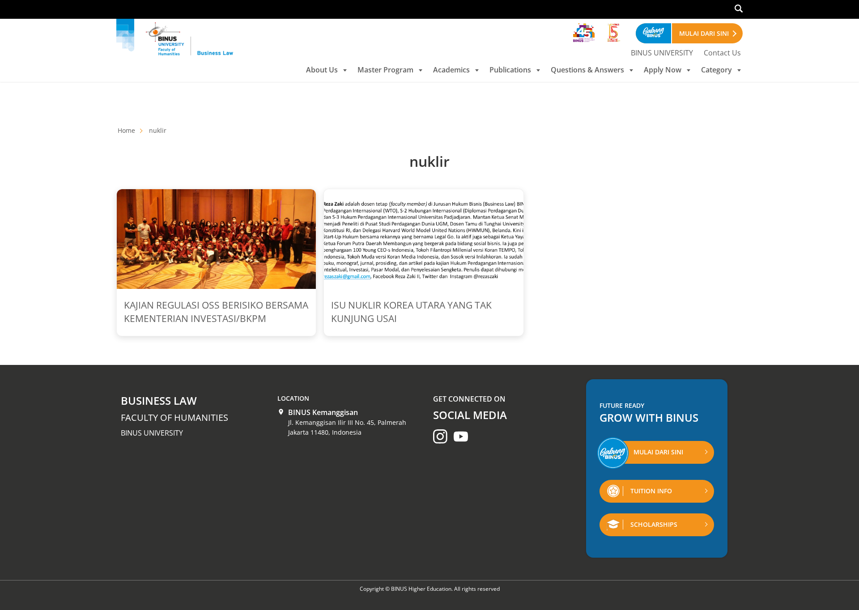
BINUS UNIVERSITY (662, 53)
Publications (510, 70)
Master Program (385, 70)
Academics (451, 70)
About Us (322, 70)
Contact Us (722, 53)
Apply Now (662, 70)
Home (126, 130)
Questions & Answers (587, 70)
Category (716, 70)
